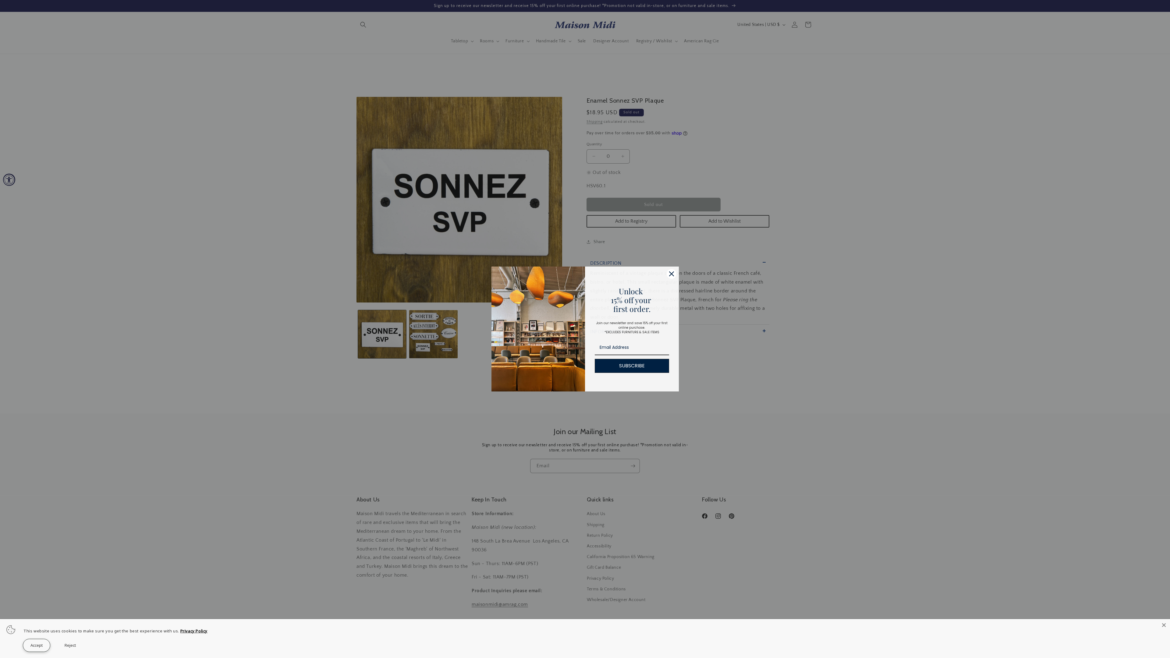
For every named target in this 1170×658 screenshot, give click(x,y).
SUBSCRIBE (632, 365)
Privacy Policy (193, 631)
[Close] (1164, 625)
